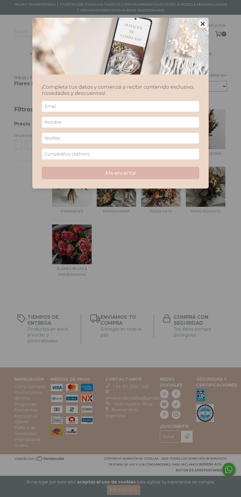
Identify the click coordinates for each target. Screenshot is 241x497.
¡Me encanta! (120, 173)
